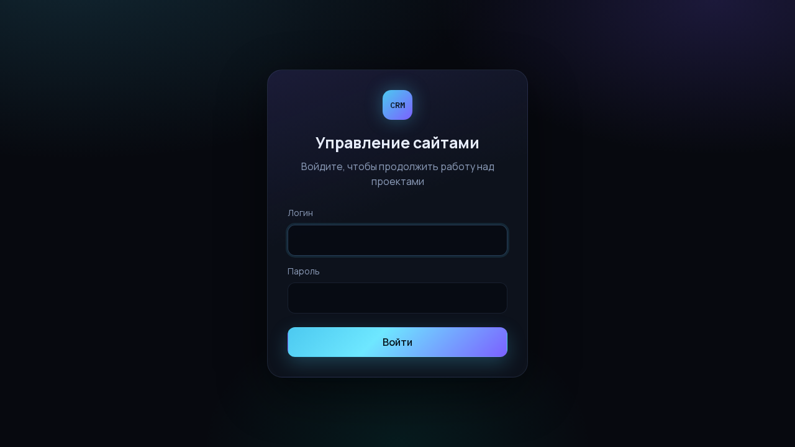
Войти (397, 342)
